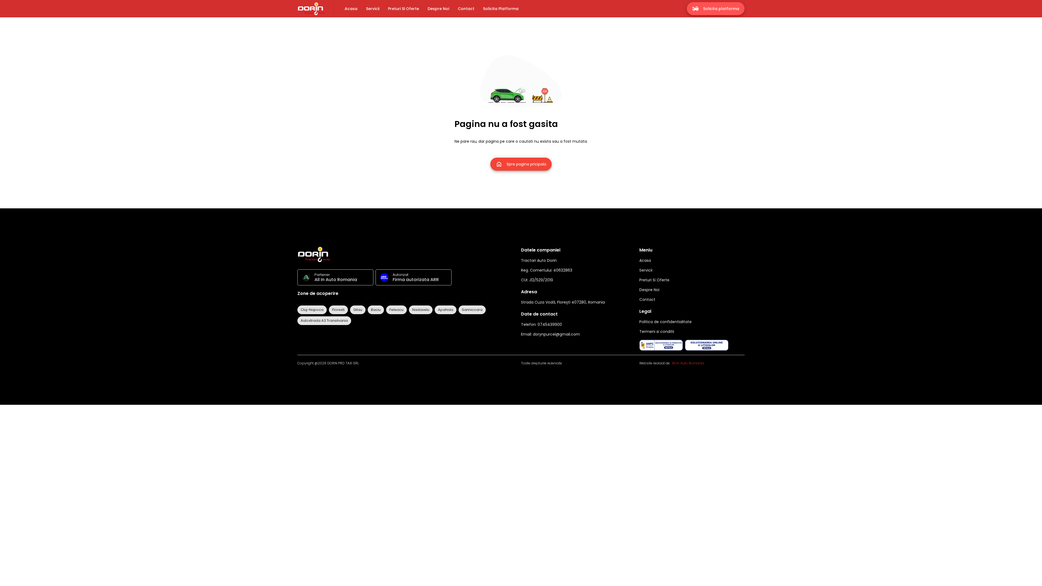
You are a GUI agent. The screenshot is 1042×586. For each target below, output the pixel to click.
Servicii (645, 270)
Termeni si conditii (656, 331)
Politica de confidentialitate (665, 321)
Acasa (645, 260)
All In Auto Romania (688, 363)
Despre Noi (649, 289)
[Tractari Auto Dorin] (311, 8)
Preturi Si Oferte (654, 280)
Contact (647, 299)
